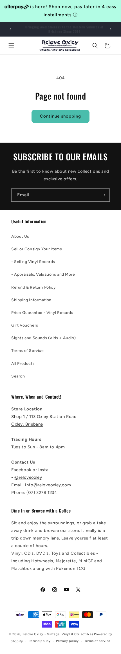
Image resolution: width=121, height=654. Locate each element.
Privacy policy (67, 641)
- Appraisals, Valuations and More (43, 274)
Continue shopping (60, 116)
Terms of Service (27, 350)
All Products (23, 363)
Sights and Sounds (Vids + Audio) (43, 338)
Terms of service (97, 641)
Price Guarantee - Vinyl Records (42, 312)
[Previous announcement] (10, 29)
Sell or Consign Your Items (36, 249)
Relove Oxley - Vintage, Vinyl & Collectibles (58, 634)
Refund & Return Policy (33, 287)
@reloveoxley (28, 477)
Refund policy (40, 641)
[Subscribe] (103, 195)
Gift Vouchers (24, 325)
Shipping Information (31, 300)
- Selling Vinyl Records (33, 261)
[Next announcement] (110, 29)
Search (18, 376)
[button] (11, 45)
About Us (20, 236)
